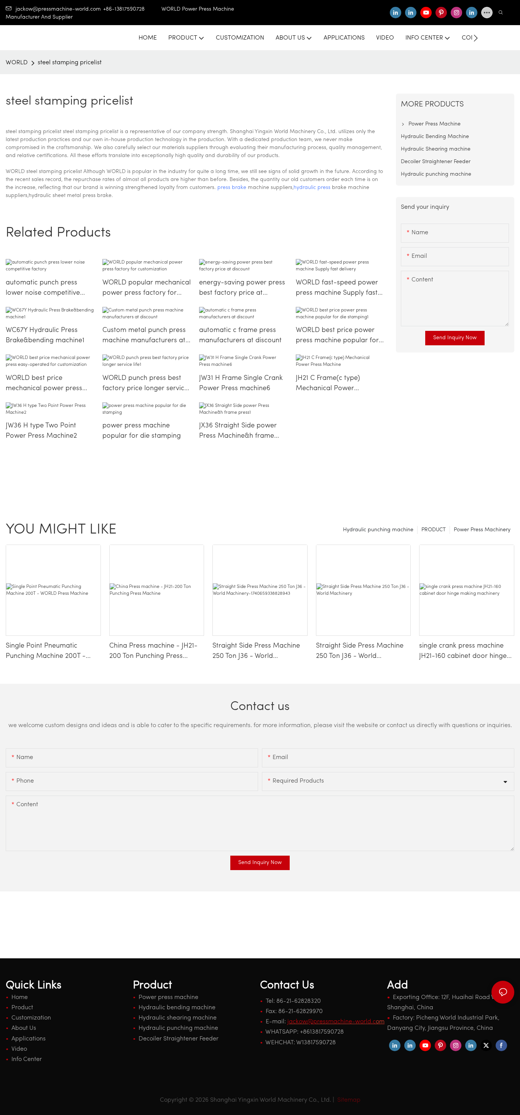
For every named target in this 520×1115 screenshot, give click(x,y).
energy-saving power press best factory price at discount (242, 289)
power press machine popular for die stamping (141, 431)
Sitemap (348, 1100)
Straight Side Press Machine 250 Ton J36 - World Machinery (360, 652)
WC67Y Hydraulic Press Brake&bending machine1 (45, 335)
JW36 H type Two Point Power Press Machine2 (41, 431)
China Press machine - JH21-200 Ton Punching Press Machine (153, 652)
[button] (476, 38)
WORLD (17, 63)
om (335, 1022)
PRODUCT (433, 530)
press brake (231, 188)
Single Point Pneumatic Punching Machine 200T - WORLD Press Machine (46, 652)
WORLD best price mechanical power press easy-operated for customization (44, 384)
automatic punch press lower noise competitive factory (43, 289)
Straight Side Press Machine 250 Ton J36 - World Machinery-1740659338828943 (256, 652)
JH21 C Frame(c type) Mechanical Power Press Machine (328, 384)
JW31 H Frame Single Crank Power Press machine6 (241, 383)
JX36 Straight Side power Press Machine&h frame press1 (238, 432)
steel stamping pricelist (70, 63)
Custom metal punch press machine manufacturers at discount (144, 336)
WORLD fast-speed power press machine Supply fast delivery (337, 289)
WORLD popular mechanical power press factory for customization (146, 289)
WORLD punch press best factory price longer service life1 (145, 384)
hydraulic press (311, 188)
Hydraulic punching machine (378, 530)
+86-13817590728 (132, 9)
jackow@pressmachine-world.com (58, 9)
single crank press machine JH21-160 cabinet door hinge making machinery (463, 652)
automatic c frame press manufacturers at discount (240, 335)
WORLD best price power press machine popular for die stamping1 (337, 336)
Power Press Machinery (482, 530)
